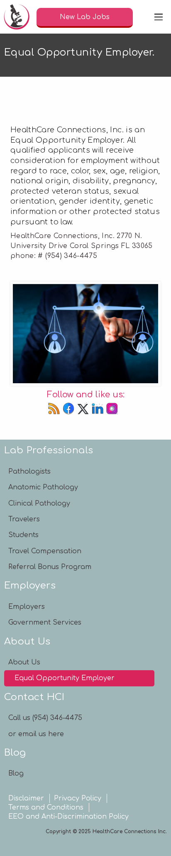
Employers (26, 606)
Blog (16, 773)
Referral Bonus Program (49, 567)
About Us (24, 662)
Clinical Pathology (39, 503)
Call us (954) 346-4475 (45, 718)
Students (23, 535)
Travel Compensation (44, 551)
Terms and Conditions (45, 807)
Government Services (44, 622)
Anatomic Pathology (43, 487)
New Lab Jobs (85, 17)
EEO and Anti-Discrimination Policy (68, 816)
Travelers (24, 519)
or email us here (36, 734)
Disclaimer (26, 798)
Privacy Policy (77, 798)
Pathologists (29, 471)
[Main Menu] (158, 17)
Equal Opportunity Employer (65, 678)
